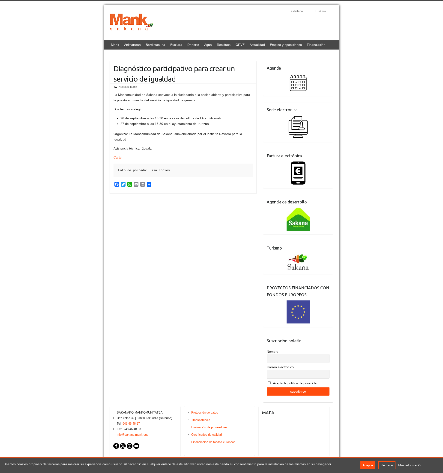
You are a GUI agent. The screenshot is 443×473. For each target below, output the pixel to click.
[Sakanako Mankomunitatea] (132, 23)
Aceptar (368, 465)
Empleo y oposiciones (286, 45)
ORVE (240, 45)
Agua (208, 45)
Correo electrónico (280, 367)
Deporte (193, 45)
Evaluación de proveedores (209, 427)
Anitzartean (132, 45)
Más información (410, 465)
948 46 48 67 (131, 423)
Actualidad (257, 45)
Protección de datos (204, 412)
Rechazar (386, 465)
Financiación (316, 45)
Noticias (124, 86)
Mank (115, 45)
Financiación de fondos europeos (213, 442)
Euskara (176, 45)
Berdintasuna (155, 45)
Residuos (223, 45)
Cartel (118, 157)
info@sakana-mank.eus (132, 434)
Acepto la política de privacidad (295, 383)
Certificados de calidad (206, 434)
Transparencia (200, 420)
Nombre (272, 351)
